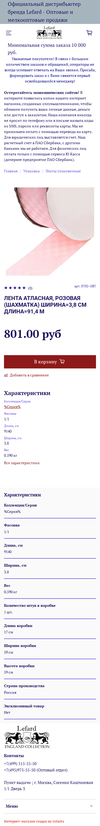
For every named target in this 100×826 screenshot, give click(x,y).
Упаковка (31, 170)
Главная (11, 170)
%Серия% (12, 406)
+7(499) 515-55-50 (20, 763)
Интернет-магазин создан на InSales (34, 821)
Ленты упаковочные (63, 170)
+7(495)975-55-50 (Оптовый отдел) (35, 770)
